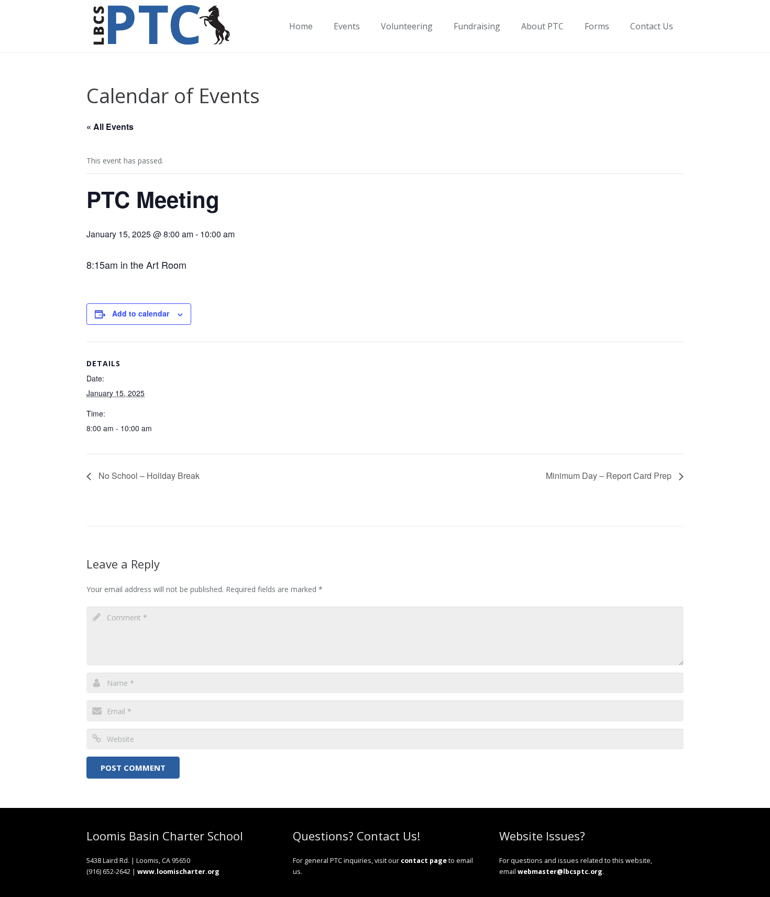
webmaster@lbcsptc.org (560, 871)
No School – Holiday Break (148, 475)
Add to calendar (140, 313)
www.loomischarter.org (178, 871)
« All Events (110, 127)
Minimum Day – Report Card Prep (610, 475)
